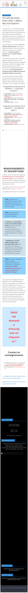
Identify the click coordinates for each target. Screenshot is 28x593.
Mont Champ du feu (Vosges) (13, 115)
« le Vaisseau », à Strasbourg (12, 122)
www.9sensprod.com (14, 570)
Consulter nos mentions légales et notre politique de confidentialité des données (14, 578)
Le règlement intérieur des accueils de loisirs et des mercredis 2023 (14, 377)
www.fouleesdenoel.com (10, 568)
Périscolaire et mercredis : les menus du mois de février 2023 (13, 383)
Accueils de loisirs (6, 15)
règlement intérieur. (17, 189)
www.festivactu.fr (20, 568)
